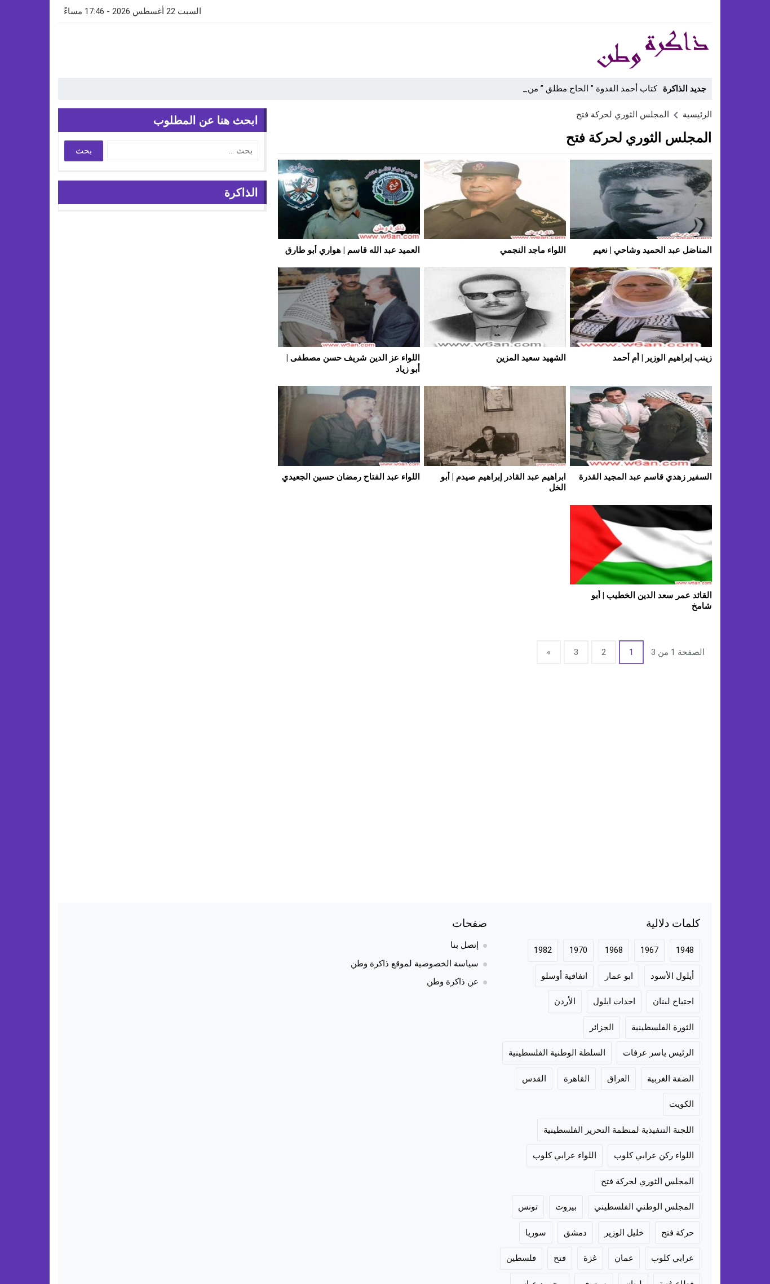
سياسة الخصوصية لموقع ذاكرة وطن (415, 963)
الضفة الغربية (670, 1079)
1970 (578, 950)
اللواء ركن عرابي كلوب (654, 1155)
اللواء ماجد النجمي (533, 250)
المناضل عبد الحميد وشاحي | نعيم (652, 250)
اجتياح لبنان (673, 1001)
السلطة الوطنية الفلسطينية (556, 1053)
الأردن (565, 1001)
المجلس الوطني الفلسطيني (644, 1207)
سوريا (535, 1233)
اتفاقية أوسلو (564, 976)
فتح (560, 1258)
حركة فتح (677, 1233)
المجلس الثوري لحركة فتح (647, 1181)
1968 (614, 950)
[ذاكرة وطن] (590, 50)
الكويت (681, 1104)
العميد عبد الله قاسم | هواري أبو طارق (352, 250)
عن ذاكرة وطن (453, 982)
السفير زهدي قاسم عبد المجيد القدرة (645, 477)
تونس (528, 1207)
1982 (543, 950)
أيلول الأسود (672, 976)
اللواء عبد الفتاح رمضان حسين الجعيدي (351, 477)
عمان (624, 1258)
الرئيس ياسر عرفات (658, 1053)
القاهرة (577, 1079)
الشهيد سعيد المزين (531, 358)
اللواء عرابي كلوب (564, 1155)
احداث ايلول (614, 1001)
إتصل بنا (464, 945)
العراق (618, 1079)
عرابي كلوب (672, 1258)
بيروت (566, 1207)
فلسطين (521, 1258)
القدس (534, 1079)
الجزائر (602, 1027)
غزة (590, 1258)
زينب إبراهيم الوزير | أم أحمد (662, 358)
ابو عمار (619, 976)
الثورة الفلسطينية (662, 1027)
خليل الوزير (624, 1233)
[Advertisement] (263, 48)
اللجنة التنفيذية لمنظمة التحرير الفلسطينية (618, 1130)
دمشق (575, 1233)
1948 (685, 950)
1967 (649, 950)
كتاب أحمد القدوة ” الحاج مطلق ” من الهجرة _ (575, 88)
